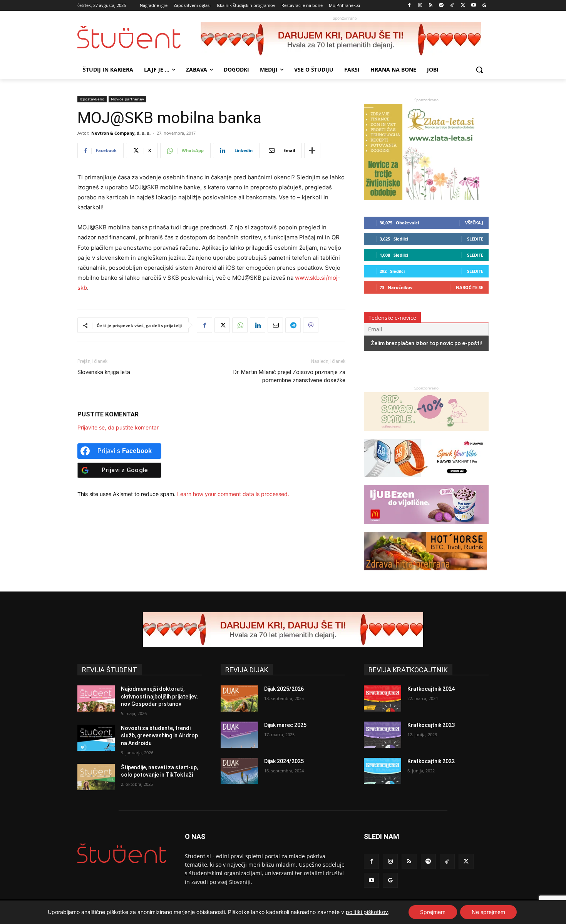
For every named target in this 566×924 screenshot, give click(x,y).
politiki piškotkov (367, 912)
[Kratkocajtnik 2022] (382, 771)
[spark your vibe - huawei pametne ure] (425, 481)
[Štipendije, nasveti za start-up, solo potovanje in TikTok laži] (96, 777)
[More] (312, 150)
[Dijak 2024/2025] (239, 771)
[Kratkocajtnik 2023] (382, 735)
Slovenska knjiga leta (103, 372)
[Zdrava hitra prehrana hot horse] (425, 574)
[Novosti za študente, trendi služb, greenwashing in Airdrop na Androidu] (96, 738)
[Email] (275, 325)
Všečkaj (474, 223)
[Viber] (310, 325)
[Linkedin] (257, 325)
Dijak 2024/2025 (284, 761)
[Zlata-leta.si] (421, 198)
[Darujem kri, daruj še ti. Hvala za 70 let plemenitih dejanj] (345, 39)
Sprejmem (432, 912)
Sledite (475, 239)
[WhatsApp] (240, 325)
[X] (463, 5)
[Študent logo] (139, 37)
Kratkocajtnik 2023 (431, 725)
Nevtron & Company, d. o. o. (121, 133)
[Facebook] (409, 5)
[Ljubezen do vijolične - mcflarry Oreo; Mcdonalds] (426, 527)
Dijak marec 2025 (285, 725)
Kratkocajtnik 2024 (431, 689)
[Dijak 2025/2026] (239, 698)
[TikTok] (452, 5)
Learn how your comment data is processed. (233, 494)
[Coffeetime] (426, 434)
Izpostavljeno (92, 99)
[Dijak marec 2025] (239, 735)
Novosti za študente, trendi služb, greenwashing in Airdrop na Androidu (159, 735)
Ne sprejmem (488, 912)
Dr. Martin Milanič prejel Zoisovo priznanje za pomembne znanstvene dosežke (289, 376)
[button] (479, 69)
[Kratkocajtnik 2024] (382, 698)
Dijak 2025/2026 (284, 689)
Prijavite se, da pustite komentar (118, 427)
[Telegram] (293, 325)
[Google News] (484, 5)
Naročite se (469, 287)
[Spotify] (441, 5)
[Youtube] (473, 5)
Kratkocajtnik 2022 (431, 761)
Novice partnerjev (127, 99)
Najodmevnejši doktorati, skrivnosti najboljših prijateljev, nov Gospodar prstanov (159, 696)
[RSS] (430, 5)
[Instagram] (419, 5)
